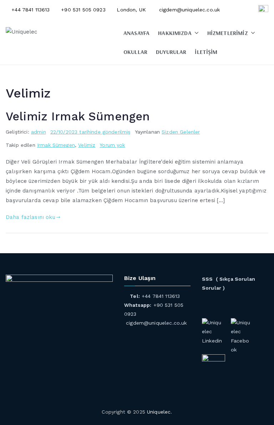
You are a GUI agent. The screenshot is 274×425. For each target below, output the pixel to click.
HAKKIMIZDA (175, 32)
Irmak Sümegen (56, 145)
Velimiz (86, 145)
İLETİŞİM (206, 51)
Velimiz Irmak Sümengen (78, 116)
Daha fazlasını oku (30, 217)
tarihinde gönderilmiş (90, 132)
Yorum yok (112, 145)
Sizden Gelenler (181, 132)
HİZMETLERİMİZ (227, 32)
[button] (195, 33)
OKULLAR (135, 51)
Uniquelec (159, 412)
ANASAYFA (136, 32)
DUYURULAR (171, 51)
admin (38, 132)
